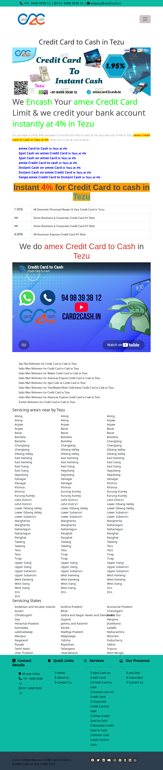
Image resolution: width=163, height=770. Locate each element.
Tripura (112, 649)
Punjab (19, 644)
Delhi (110, 615)
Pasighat (66, 533)
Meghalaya (68, 636)
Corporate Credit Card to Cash (99, 706)
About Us (63, 677)
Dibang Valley (70, 449)
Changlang (114, 441)
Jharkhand (114, 623)
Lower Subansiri (71, 512)
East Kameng (23, 458)
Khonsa (112, 483)
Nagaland (21, 640)
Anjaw (111, 420)
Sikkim (111, 644)
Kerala (65, 628)
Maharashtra (115, 632)
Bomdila (20, 437)
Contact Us (64, 682)
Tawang (20, 542)
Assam (19, 611)
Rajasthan (67, 644)
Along (18, 416)
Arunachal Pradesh (119, 607)
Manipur (20, 636)
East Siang (114, 462)
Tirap (64, 554)
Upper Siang (23, 563)
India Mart (136, 677)
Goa (17, 619)
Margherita (22, 521)
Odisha (65, 640)
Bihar (64, 611)
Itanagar (20, 479)
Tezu (110, 546)
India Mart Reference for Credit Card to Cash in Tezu (49, 368)
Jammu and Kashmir (74, 623)
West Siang (22, 583)
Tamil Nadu (22, 649)
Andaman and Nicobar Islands (35, 607)
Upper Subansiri (118, 567)
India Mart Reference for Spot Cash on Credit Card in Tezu (52, 382)
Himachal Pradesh (27, 623)
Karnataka (21, 628)
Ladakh (111, 628)
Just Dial (134, 673)
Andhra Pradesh (71, 607)
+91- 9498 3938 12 (37, 3)
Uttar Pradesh (24, 653)
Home (61, 673)
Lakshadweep (24, 632)
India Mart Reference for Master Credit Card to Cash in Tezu (53, 373)
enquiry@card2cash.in (106, 3)
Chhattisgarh (23, 615)
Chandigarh (115, 611)
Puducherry (114, 640)
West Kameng (70, 575)
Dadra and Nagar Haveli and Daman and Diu (81, 615)
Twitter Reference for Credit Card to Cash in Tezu (47, 402)
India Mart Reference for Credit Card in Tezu (44, 392)
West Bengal (115, 653)
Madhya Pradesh (72, 632)
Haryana (112, 619)
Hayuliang (67, 470)
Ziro (109, 588)
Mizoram (113, 636)
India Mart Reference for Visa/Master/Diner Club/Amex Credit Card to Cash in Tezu (66, 387)
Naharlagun (115, 525)
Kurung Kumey (71, 491)
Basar (64, 428)
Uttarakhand (69, 653)
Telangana (68, 649)
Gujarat (66, 619)
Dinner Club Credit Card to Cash (99, 739)
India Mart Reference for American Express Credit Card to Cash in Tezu (59, 378)
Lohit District (23, 500)
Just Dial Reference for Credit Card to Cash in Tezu (48, 363)
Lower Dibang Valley (120, 504)
